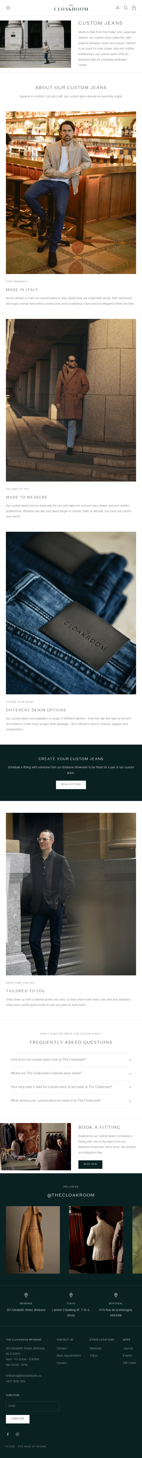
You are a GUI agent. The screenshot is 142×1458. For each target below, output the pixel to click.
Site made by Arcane (32, 1447)
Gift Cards (129, 1363)
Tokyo (71, 1304)
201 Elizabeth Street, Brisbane (26, 1310)
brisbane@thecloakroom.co (23, 1376)
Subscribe (17, 1419)
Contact (62, 1348)
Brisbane (26, 1304)
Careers (62, 1363)
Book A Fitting (71, 784)
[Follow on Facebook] (8, 1434)
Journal (128, 1348)
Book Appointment (69, 1356)
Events (127, 1356)
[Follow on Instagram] (17, 1434)
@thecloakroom (71, 1195)
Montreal (116, 1304)
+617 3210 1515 (15, 1381)
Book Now (90, 1164)
